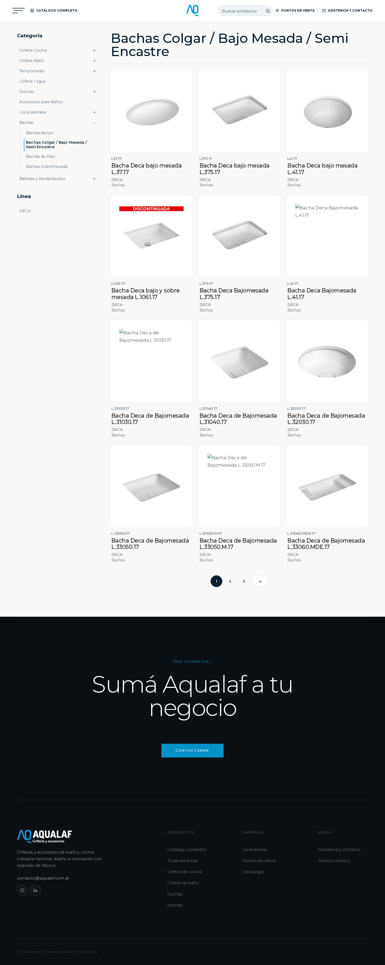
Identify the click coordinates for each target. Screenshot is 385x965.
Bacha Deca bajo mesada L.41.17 (322, 168)
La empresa (254, 849)
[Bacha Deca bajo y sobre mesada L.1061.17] (151, 236)
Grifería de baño (183, 882)
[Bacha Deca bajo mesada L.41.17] (327, 111)
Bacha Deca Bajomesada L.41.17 (321, 293)
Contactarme (192, 750)
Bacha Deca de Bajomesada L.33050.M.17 (238, 544)
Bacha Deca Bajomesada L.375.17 (234, 293)
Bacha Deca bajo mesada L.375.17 (235, 168)
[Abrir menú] (18, 10)
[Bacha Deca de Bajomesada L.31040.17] (239, 361)
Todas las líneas (182, 860)
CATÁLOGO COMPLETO (57, 10)
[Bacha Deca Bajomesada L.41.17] (327, 236)
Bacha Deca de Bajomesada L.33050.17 (150, 544)
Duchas (174, 893)
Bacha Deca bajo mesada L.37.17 (146, 168)
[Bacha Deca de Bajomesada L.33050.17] (151, 486)
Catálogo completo (186, 849)
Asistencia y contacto (339, 849)
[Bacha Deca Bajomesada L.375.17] (239, 236)
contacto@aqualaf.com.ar (43, 878)
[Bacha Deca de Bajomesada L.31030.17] (151, 361)
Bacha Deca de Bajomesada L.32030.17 (326, 419)
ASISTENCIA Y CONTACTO (350, 10)
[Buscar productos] (268, 11)
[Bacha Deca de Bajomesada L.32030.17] (327, 361)
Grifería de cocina (184, 871)
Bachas (174, 905)
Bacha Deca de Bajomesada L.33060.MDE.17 (326, 544)
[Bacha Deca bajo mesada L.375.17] (239, 111)
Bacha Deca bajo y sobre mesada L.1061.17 (145, 293)
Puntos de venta (259, 860)
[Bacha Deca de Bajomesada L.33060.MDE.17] (327, 486)
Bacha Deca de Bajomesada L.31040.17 (238, 419)
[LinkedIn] (35, 890)
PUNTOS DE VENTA (298, 10)
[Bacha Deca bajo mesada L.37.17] (151, 111)
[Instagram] (22, 890)
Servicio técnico (334, 860)
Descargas (253, 871)
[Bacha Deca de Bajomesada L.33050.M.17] (239, 486)
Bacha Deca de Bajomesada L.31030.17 (150, 419)
